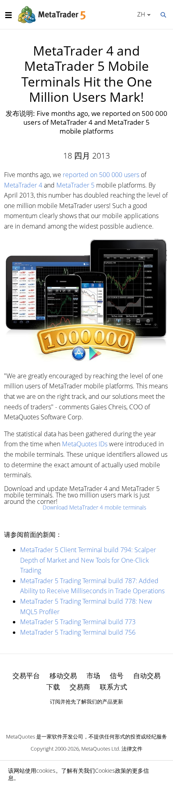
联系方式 (113, 686)
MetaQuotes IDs (84, 443)
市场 (93, 675)
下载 (53, 686)
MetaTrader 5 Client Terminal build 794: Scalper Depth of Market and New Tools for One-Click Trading (88, 560)
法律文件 (132, 748)
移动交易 (63, 675)
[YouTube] (99, 715)
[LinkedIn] (86, 715)
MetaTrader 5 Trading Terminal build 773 (78, 621)
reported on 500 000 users (101, 174)
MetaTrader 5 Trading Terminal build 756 (78, 632)
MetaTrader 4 (23, 185)
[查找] (163, 14)
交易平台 (26, 675)
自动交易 (147, 675)
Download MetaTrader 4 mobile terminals (94, 507)
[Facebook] (73, 715)
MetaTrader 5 (75, 185)
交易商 (80, 686)
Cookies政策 (110, 770)
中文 (139, 14)
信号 (117, 675)
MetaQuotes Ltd (100, 748)
